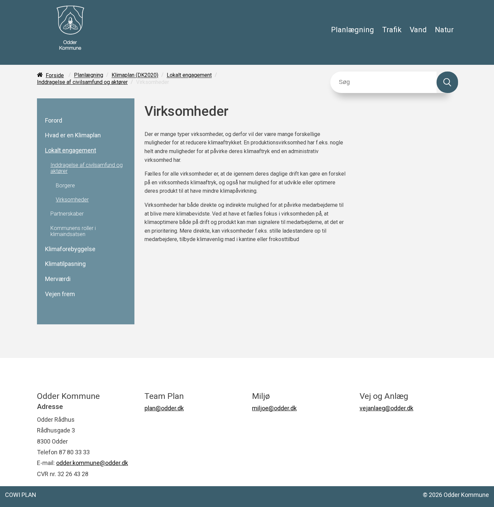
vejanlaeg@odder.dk (386, 408)
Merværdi (58, 279)
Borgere (65, 186)
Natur (444, 29)
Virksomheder (72, 200)
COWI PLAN (20, 494)
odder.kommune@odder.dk (92, 462)
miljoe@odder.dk (274, 408)
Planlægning (352, 29)
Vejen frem (60, 294)
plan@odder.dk (164, 408)
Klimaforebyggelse (70, 249)
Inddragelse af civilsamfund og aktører (82, 82)
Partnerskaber (67, 214)
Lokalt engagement (189, 75)
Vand (418, 29)
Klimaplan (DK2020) (135, 75)
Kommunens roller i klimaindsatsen (73, 231)
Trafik (392, 29)
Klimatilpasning (65, 264)
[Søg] (447, 82)
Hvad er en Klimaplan (73, 135)
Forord (53, 120)
